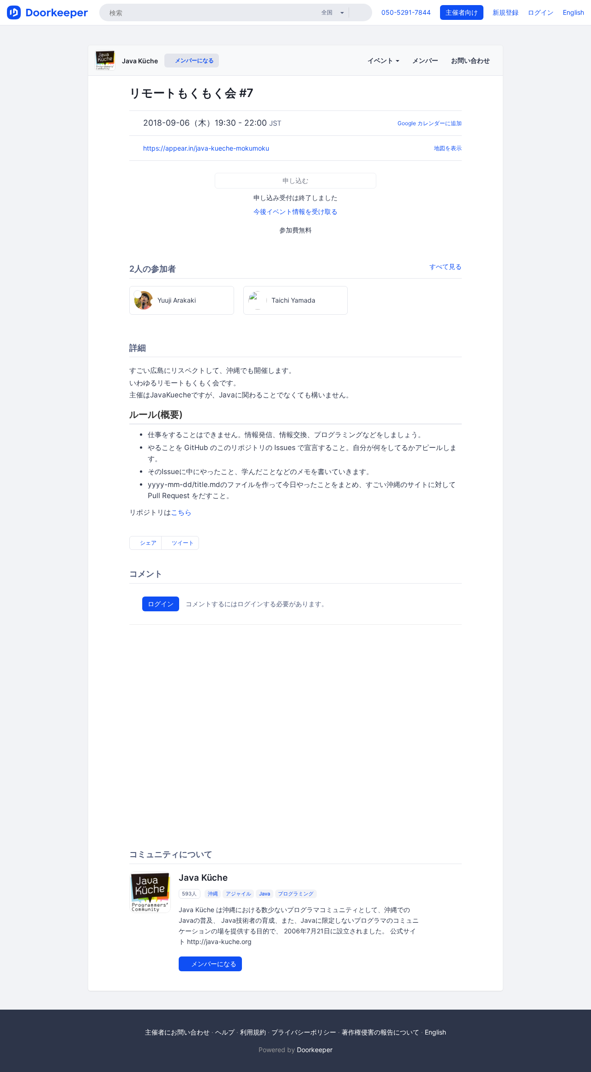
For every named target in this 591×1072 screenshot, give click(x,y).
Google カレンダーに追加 (430, 123)
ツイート (182, 542)
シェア (148, 542)
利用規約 (253, 1032)
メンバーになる (194, 60)
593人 (189, 893)
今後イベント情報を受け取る (295, 211)
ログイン (541, 12)
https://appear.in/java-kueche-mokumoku (207, 148)
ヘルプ (225, 1032)
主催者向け (462, 12)
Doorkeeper (314, 1050)
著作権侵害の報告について (380, 1032)
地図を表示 (448, 148)
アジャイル (238, 893)
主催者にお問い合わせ (177, 1032)
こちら (181, 512)
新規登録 (506, 12)
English (573, 12)
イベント (381, 60)
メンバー (425, 60)
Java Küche (140, 61)
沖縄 (213, 893)
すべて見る (445, 266)
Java (264, 893)
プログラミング (296, 893)
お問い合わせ (470, 60)
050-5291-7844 (406, 12)
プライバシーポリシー (303, 1032)
